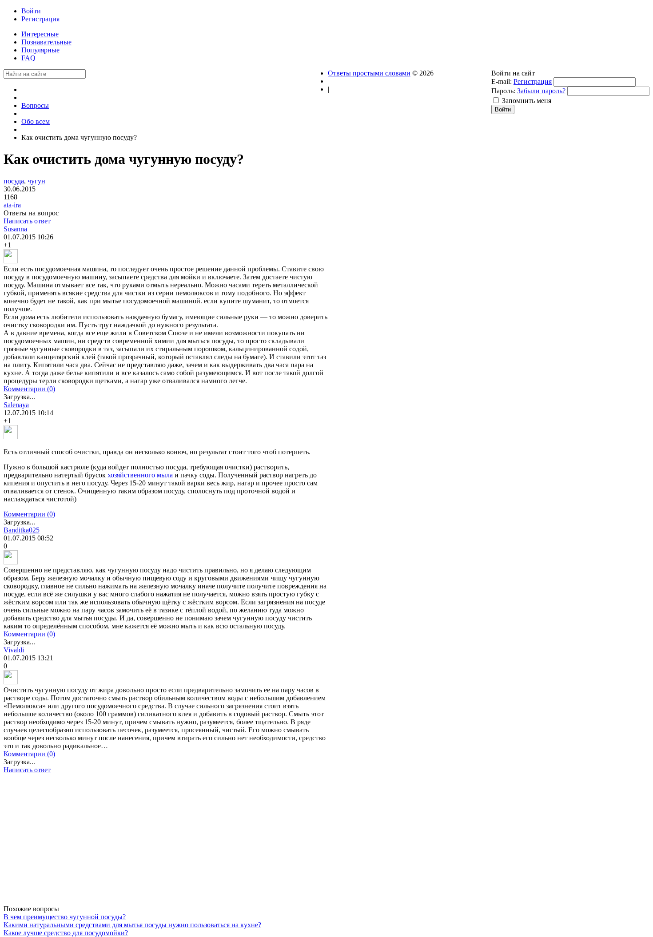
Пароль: (503, 91)
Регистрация (533, 81)
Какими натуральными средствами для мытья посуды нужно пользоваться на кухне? (132, 925)
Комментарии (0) (29, 389)
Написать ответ (27, 221)
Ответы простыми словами (369, 73)
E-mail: (501, 81)
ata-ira (12, 205)
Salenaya (16, 405)
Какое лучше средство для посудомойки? (66, 933)
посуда (14, 181)
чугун (36, 181)
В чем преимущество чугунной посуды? (65, 917)
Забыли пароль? (541, 91)
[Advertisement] (166, 843)
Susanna (15, 229)
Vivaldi (14, 650)
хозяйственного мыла (140, 475)
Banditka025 (22, 530)
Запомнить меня (526, 100)
